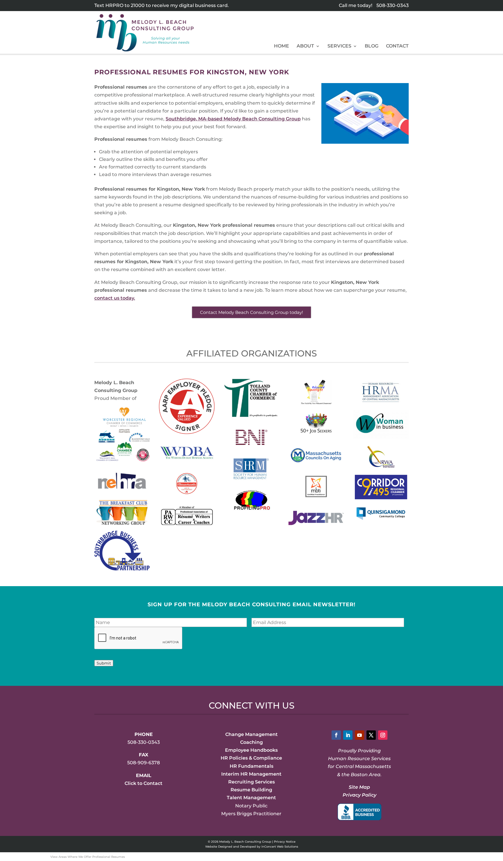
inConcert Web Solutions (279, 846)
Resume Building (251, 790)
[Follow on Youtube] (359, 735)
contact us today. (114, 298)
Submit (104, 663)
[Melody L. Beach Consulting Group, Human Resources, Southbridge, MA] (359, 812)
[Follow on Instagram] (382, 735)
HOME (281, 46)
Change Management (251, 734)
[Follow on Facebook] (336, 735)
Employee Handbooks (251, 750)
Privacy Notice (284, 842)
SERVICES (339, 46)
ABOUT (305, 46)
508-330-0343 (392, 5)
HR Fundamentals (251, 766)
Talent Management (251, 797)
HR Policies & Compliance (251, 758)
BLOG (371, 46)
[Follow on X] (371, 735)
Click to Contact (143, 783)
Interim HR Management (251, 774)
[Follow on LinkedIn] (348, 735)
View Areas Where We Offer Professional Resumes (87, 857)
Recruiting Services (251, 782)
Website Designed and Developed (230, 846)
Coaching (251, 742)
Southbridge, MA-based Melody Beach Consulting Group (233, 119)
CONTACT (397, 46)
